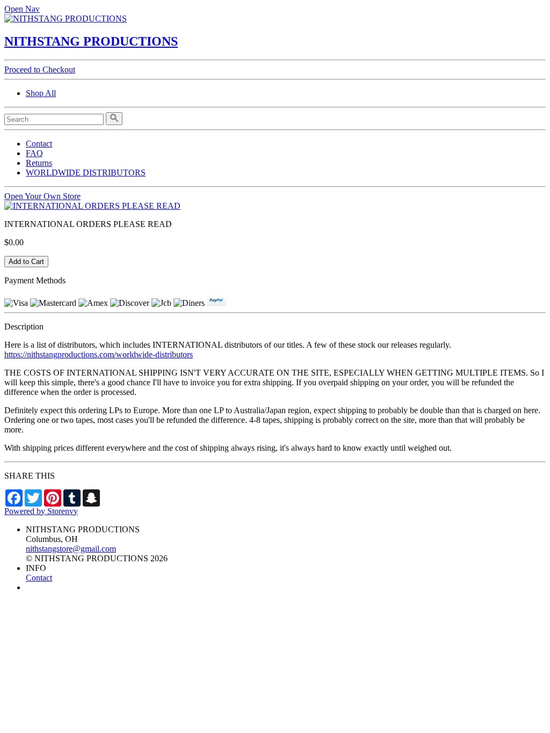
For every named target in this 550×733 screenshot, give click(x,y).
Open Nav (22, 8)
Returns (39, 162)
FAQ (34, 153)
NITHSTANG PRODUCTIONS (91, 41)
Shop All (41, 93)
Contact (39, 143)
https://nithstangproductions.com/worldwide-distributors (98, 354)
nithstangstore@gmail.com (71, 548)
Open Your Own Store (42, 196)
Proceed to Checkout (39, 69)
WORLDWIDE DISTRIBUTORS (86, 172)
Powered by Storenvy (41, 511)
